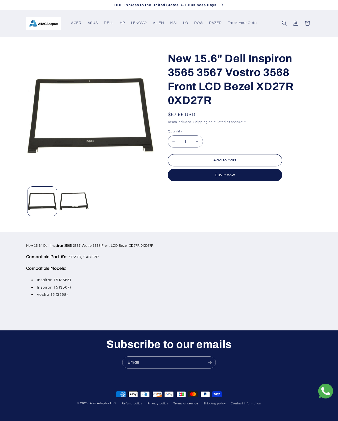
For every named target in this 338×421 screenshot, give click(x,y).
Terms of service (185, 403)
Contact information (246, 403)
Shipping (200, 122)
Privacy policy (157, 403)
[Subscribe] (210, 362)
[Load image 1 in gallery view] (42, 201)
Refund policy (132, 403)
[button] (284, 23)
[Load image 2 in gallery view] (74, 201)
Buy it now (225, 175)
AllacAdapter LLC (103, 403)
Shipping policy (214, 403)
